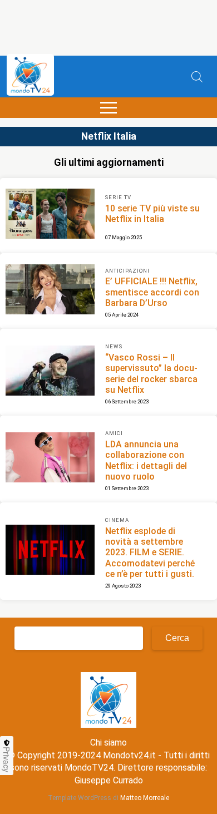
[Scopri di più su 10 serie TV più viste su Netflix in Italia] (50, 215)
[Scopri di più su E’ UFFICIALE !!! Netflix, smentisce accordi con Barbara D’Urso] (50, 291)
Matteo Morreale (144, 798)
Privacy (6, 759)
